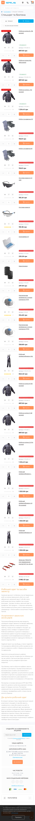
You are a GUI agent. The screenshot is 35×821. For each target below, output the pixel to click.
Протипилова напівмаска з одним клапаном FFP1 (25, 297)
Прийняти (18, 817)
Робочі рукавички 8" (26, 148)
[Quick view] (5, 47)
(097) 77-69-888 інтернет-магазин (18, 751)
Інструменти (7, 11)
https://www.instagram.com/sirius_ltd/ (17, 781)
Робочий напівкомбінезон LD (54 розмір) (25, 503)
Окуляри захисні (24, 207)
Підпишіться (26, 734)
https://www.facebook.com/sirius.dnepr (13, 781)
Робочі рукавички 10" (26, 119)
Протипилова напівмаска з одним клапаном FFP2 (25, 327)
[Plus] (14, 55)
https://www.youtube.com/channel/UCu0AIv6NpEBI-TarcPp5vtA (21, 781)
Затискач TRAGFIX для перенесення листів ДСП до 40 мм (26, 562)
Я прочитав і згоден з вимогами (19, 739)
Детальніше (14, 812)
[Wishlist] (8, 47)
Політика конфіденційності (19, 738)
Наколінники (23, 266)
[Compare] (12, 47)
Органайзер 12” (24, 237)
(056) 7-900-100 (18, 753)
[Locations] (22, 2)
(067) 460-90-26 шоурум (18, 755)
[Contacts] (27, 2)
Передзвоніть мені (17, 757)
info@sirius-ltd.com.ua (17, 785)
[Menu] (3, 2)
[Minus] (3, 55)
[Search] (3, 8)
